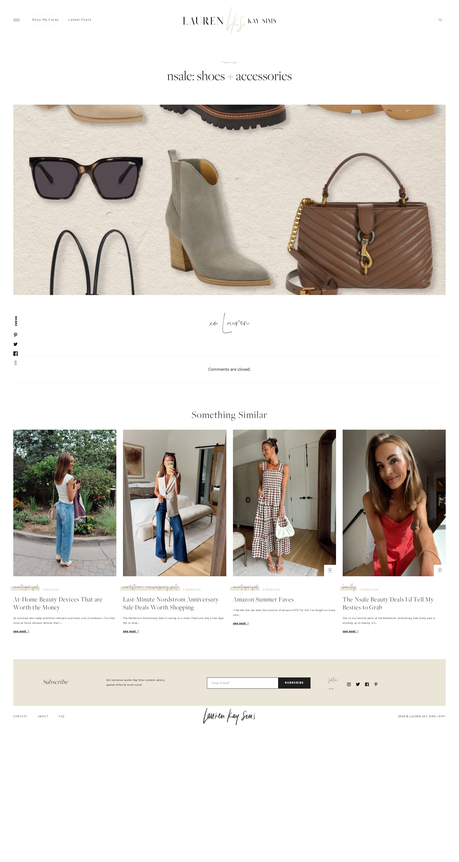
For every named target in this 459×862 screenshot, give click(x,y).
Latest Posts (80, 20)
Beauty (349, 587)
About (43, 716)
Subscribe (294, 683)
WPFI (442, 716)
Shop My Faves (45, 20)
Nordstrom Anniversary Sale (151, 587)
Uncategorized (26, 587)
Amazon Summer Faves (263, 600)
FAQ (62, 716)
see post (20, 631)
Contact (20, 716)
